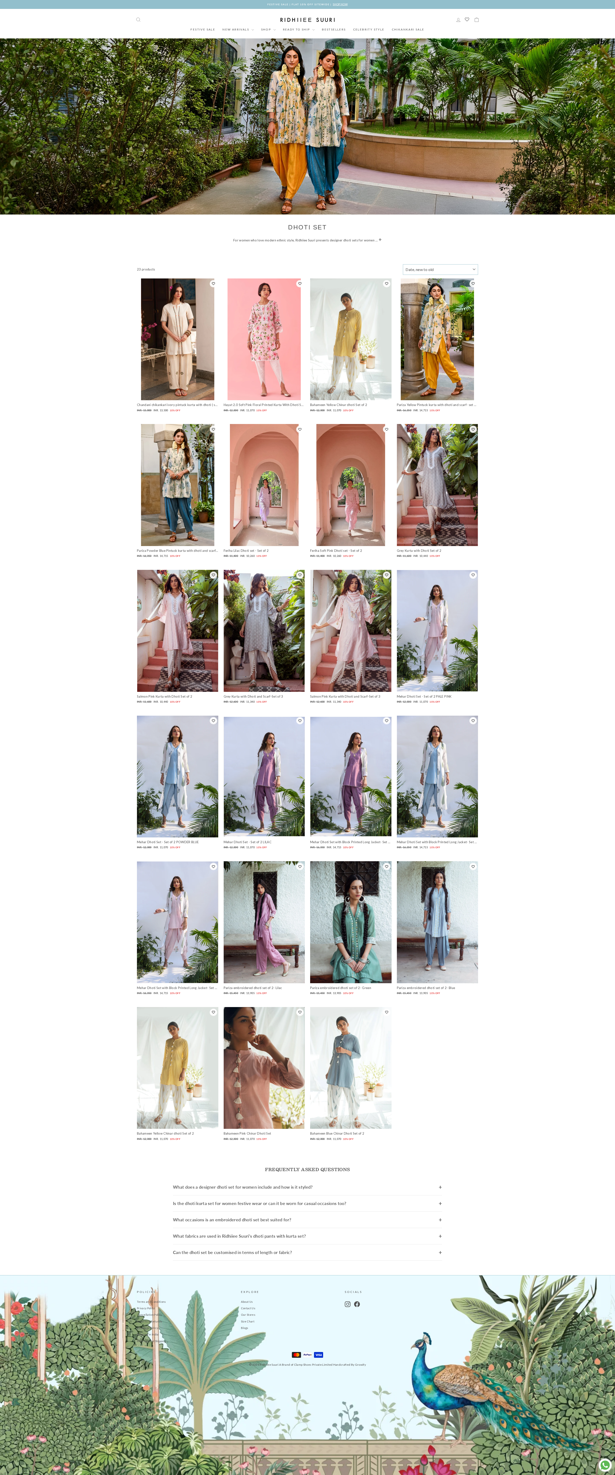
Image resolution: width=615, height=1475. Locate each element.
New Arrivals (236, 29)
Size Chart (247, 1321)
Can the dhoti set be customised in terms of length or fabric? (232, 1252)
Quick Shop (177, 395)
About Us (247, 1301)
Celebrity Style (369, 29)
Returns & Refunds (149, 1321)
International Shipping (151, 1341)
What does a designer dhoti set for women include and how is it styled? (243, 1187)
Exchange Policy (147, 1327)
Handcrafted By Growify (349, 1364)
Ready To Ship (297, 29)
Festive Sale (203, 29)
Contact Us (248, 1308)
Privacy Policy (146, 1308)
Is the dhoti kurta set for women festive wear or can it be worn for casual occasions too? (259, 1203)
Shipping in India (148, 1334)
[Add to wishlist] (213, 283)
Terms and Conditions (151, 1301)
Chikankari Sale (408, 29)
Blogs (244, 1327)
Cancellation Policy (149, 1314)
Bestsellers (334, 29)
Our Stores (248, 1314)
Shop (266, 29)
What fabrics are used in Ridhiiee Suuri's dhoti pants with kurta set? (239, 1236)
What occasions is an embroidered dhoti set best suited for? (232, 1219)
